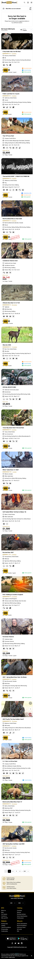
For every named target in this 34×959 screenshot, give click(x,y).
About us (3, 910)
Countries (19, 910)
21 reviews (14, 596)
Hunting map (4, 923)
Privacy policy (4, 929)
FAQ (18, 931)
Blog (2, 912)
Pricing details (4, 30)
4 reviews (14, 429)
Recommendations (22, 925)
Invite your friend (21, 927)
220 (25, 871)
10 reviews (14, 721)
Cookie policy (4, 931)
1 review (14, 472)
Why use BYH (4, 918)
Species (19, 912)
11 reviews (14, 347)
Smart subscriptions (22, 923)
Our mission (4, 914)
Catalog (3, 925)
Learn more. (12, 957)
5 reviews (14, 846)
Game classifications (22, 916)
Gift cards (19, 929)
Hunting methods (21, 914)
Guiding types (20, 918)
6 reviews (14, 178)
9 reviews (14, 53)
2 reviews (14, 554)
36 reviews (14, 305)
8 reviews (14, 220)
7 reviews (14, 95)
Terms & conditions (6, 927)
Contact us (4, 916)
